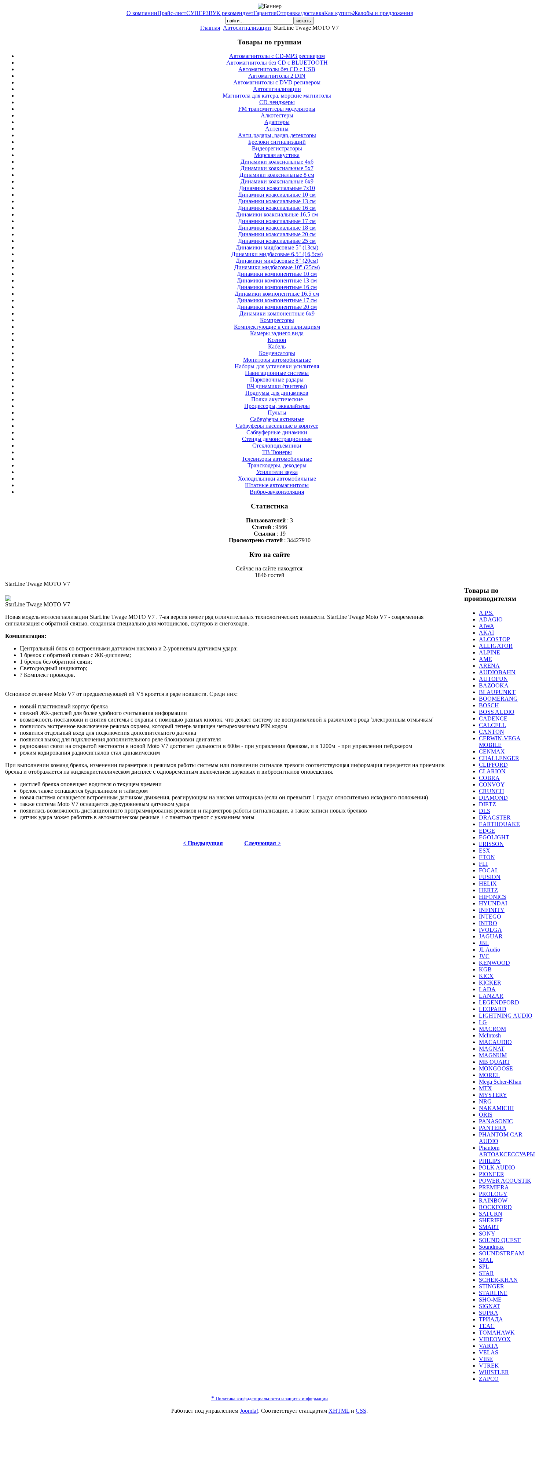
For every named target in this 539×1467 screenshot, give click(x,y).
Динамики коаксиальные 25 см (277, 241)
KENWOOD (494, 963)
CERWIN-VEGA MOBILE (500, 741)
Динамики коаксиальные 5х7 (277, 168)
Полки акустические (277, 399)
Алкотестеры (277, 115)
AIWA (486, 626)
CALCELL (492, 725)
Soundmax (491, 1247)
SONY (487, 1233)
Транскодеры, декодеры (277, 465)
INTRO (488, 923)
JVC (484, 956)
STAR (486, 1273)
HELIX (488, 883)
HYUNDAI (493, 903)
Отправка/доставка (300, 13)
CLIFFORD (493, 765)
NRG (485, 1101)
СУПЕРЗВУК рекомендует (219, 13)
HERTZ (488, 890)
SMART (489, 1227)
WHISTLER (494, 1372)
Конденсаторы (277, 353)
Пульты (277, 412)
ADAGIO (491, 619)
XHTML (339, 1411)
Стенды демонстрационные (277, 439)
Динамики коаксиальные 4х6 (277, 161)
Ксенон (277, 340)
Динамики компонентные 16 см (277, 287)
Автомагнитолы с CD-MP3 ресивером (277, 56)
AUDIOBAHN (497, 672)
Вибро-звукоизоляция (277, 492)
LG (483, 1022)
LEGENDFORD (499, 1002)
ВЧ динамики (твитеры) (277, 386)
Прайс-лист (171, 13)
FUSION (489, 877)
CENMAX (492, 751)
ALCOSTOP (494, 639)
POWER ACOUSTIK (505, 1181)
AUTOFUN (493, 679)
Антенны (277, 128)
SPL (484, 1266)
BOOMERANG (498, 699)
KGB (485, 969)
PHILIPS (489, 1161)
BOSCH (489, 705)
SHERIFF (491, 1220)
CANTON (491, 732)
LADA (487, 989)
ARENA (489, 666)
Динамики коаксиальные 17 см (277, 221)
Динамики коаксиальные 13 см (277, 201)
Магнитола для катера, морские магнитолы (277, 95)
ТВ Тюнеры (277, 452)
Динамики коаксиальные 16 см (277, 208)
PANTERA (492, 1128)
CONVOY (492, 784)
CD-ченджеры (277, 102)
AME (485, 659)
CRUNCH (491, 791)
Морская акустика (277, 155)
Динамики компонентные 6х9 (277, 313)
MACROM (492, 1029)
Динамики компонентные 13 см (277, 280)
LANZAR (491, 996)
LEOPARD (492, 1009)
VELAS (488, 1352)
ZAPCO (489, 1379)
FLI (483, 864)
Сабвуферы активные (277, 419)
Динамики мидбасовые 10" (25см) (277, 267)
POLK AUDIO (497, 1167)
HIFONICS (492, 897)
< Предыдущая (203, 843)
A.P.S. (486, 613)
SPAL (486, 1260)
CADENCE (493, 718)
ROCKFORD (495, 1207)
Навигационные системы (277, 373)
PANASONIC (496, 1121)
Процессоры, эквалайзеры (277, 406)
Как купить (338, 13)
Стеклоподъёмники (276, 445)
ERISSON (491, 844)
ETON (487, 857)
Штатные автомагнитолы (277, 485)
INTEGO (490, 916)
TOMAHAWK (497, 1332)
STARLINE (493, 1293)
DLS (484, 811)
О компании (141, 13)
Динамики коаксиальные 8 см (276, 175)
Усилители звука (277, 472)
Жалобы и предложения (383, 13)
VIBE (486, 1359)
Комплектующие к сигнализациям (277, 327)
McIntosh (490, 1035)
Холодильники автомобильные (277, 478)
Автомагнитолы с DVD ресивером (276, 82)
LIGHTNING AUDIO (505, 1015)
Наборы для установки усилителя (277, 366)
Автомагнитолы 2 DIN (276, 76)
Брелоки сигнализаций (277, 142)
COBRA (489, 778)
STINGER (491, 1286)
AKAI (486, 633)
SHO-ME (490, 1299)
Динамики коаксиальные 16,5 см (277, 214)
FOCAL (489, 870)
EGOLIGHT (494, 837)
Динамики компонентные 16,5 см (277, 294)
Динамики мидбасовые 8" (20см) (277, 261)
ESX (484, 850)
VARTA (488, 1346)
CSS (361, 1411)
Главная (210, 28)
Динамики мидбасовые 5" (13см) (277, 247)
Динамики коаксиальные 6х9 (277, 181)
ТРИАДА (491, 1319)
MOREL (489, 1075)
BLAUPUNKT (497, 692)
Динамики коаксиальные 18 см (277, 228)
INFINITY (492, 910)
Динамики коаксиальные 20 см (277, 234)
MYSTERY (493, 1095)
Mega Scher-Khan (500, 1082)
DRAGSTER (495, 817)
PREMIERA (494, 1187)
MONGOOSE (496, 1068)
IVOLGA (490, 930)
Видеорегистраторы (277, 148)
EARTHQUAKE (499, 824)
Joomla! (249, 1411)
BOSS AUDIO (496, 712)
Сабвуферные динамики (276, 432)
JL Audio (489, 949)
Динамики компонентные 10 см (277, 274)
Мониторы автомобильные (277, 360)
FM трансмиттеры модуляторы (276, 109)
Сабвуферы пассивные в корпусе (277, 426)
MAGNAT (492, 1048)
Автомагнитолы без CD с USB (276, 69)
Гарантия (264, 13)
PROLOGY (493, 1194)
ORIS (485, 1115)
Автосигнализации (247, 28)
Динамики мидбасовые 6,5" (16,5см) (277, 254)
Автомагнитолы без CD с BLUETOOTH (277, 62)
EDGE (487, 831)
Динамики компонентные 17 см (277, 300)
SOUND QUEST (500, 1240)
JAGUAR (491, 936)
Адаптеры (277, 122)
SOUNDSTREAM (501, 1253)
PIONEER (491, 1174)
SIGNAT (489, 1306)
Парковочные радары (277, 379)
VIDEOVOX (495, 1339)
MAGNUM (493, 1055)
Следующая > (262, 843)
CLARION (492, 771)
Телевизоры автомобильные (277, 459)
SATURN (490, 1214)
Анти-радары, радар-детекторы (277, 135)
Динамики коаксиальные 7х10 (277, 188)
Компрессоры (277, 320)
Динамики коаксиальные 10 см (277, 194)
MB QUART (494, 1062)
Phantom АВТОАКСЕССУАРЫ (507, 1151)
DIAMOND (493, 798)
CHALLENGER (499, 758)
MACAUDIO (495, 1042)
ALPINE (489, 652)
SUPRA (488, 1313)
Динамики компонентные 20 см (277, 307)
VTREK (489, 1365)
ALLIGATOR (496, 646)
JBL (484, 943)
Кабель (277, 346)
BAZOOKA (494, 685)
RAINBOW (493, 1200)
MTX (485, 1088)
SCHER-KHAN (498, 1280)
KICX (486, 976)
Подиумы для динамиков (276, 393)
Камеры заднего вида (277, 333)
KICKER (490, 982)
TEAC (487, 1326)
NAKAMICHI (496, 1108)
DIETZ (487, 804)
